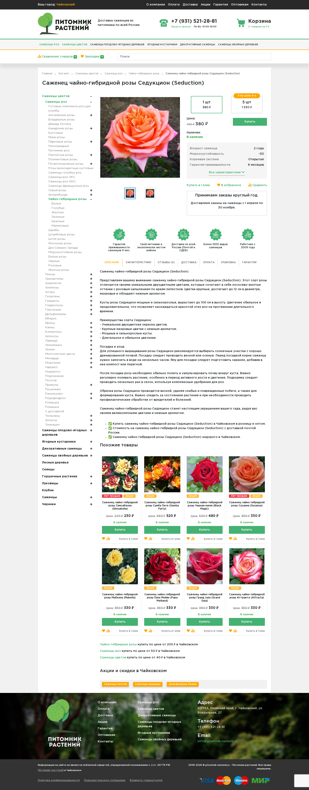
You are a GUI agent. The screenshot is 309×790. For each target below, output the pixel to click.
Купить (249, 121)
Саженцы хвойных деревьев (160, 739)
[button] (261, 42)
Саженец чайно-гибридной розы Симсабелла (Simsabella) (120, 505)
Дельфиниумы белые (183, 684)
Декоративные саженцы (157, 715)
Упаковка (228, 262)
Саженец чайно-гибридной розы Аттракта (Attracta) (247, 596)
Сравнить (259, 185)
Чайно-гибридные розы (118, 644)
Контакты (259, 4)
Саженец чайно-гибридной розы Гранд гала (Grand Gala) (204, 597)
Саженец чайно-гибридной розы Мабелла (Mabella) (120, 596)
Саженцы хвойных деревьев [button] (238, 45)
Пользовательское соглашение (104, 780)
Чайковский (65, 4)
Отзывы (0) (166, 262)
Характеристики (138, 262)
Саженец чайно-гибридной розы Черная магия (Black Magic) (204, 505)
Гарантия (220, 4)
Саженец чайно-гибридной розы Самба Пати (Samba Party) (162, 505)
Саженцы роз (110, 651)
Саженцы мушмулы (147, 684)
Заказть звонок (181, 27)
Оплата (174, 4)
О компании (155, 4)
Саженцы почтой (115, 684)
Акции (205, 4)
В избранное (230, 185)
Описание (111, 262)
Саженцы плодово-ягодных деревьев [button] (117, 45)
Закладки (93, 56)
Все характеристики (225, 172)
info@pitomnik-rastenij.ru (217, 741)
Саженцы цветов (113, 657)
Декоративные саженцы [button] (197, 45)
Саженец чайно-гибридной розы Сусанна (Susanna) (247, 504)
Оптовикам (239, 4)
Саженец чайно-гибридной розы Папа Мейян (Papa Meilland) (162, 597)
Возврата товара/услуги (146, 780)
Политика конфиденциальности (59, 780)
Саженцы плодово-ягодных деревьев (159, 724)
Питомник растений (51, 770)
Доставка (190, 4)
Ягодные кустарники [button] (162, 45)
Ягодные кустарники (154, 733)
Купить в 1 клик (198, 185)
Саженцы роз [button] (49, 45)
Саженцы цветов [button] (74, 45)
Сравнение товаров (58, 56)
